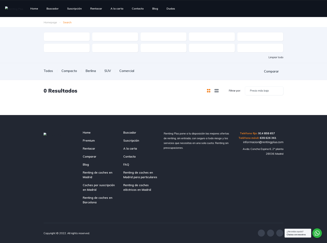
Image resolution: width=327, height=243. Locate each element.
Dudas (171, 8)
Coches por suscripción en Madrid (99, 187)
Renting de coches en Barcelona (97, 200)
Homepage (50, 22)
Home (34, 8)
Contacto (138, 8)
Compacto (69, 71)
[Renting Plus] (14, 8)
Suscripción (74, 8)
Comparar (89, 156)
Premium (89, 140)
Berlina (90, 71)
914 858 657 (266, 133)
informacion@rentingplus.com (262, 142)
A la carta (117, 8)
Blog (155, 8)
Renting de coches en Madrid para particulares (140, 175)
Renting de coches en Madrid (97, 175)
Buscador (52, 8)
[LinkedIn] (279, 233)
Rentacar (96, 8)
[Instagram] (270, 233)
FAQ (126, 164)
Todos (48, 71)
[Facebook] (261, 233)
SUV (107, 71)
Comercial (126, 71)
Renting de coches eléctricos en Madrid (137, 187)
